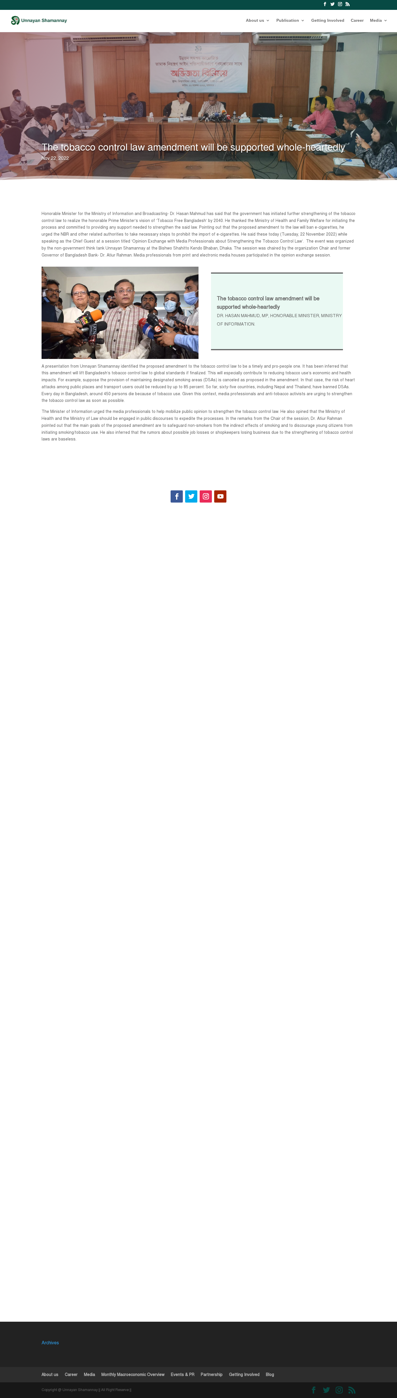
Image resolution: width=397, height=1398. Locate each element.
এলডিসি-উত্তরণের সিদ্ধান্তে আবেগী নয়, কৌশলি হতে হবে (95, 721)
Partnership (212, 1374)
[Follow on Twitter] (191, 496)
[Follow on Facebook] (177, 496)
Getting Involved (327, 20)
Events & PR (182, 1374)
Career (357, 20)
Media (376, 20)
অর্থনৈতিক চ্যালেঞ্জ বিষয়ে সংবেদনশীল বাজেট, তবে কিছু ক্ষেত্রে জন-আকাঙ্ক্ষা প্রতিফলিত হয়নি (120, 1240)
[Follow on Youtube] (220, 496)
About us (255, 20)
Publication (287, 20)
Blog (270, 1374)
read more (64, 753)
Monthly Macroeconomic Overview (132, 1374)
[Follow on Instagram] (206, 496)
